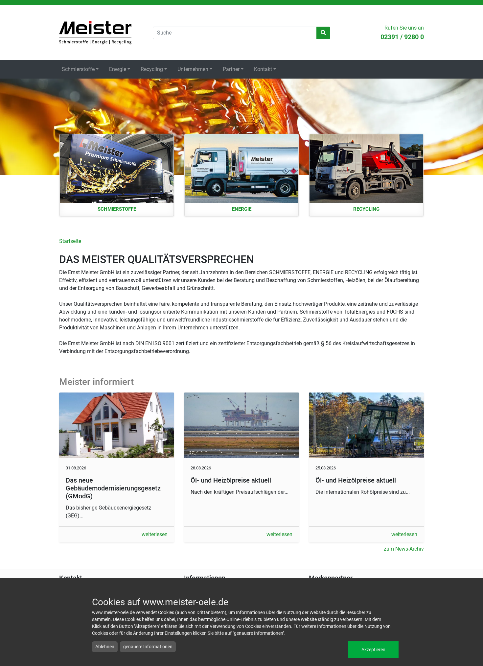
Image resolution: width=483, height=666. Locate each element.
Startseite (95, 32)
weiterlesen (155, 534)
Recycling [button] (152, 69)
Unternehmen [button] (192, 69)
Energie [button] (117, 69)
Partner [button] (231, 69)
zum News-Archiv (404, 549)
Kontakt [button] (263, 69)
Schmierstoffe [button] (78, 69)
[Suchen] (323, 33)
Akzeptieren (373, 649)
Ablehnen (104, 646)
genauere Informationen (147, 646)
